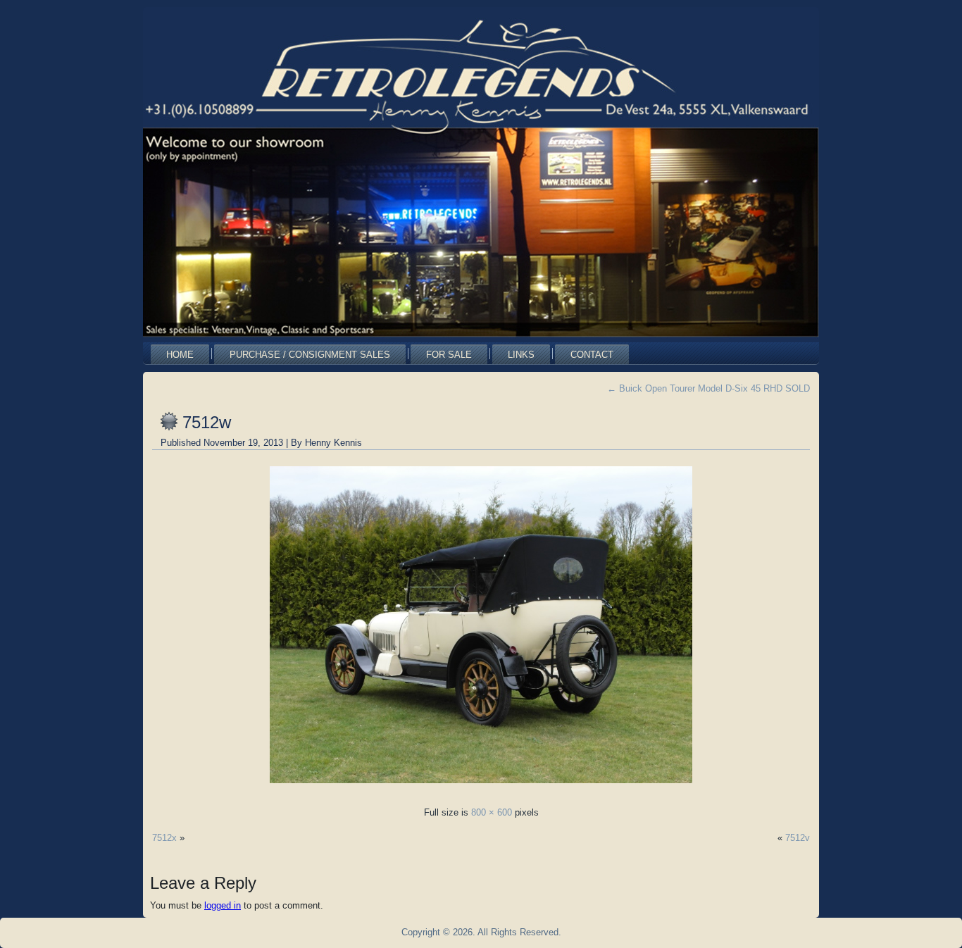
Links (521, 354)
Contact (591, 354)
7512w (206, 422)
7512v (797, 837)
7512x (164, 837)
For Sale (449, 354)
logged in (222, 905)
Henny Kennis (333, 442)
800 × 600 (491, 812)
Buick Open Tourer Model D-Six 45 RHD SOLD (708, 388)
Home (180, 354)
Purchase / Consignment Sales (310, 354)
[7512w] (481, 787)
